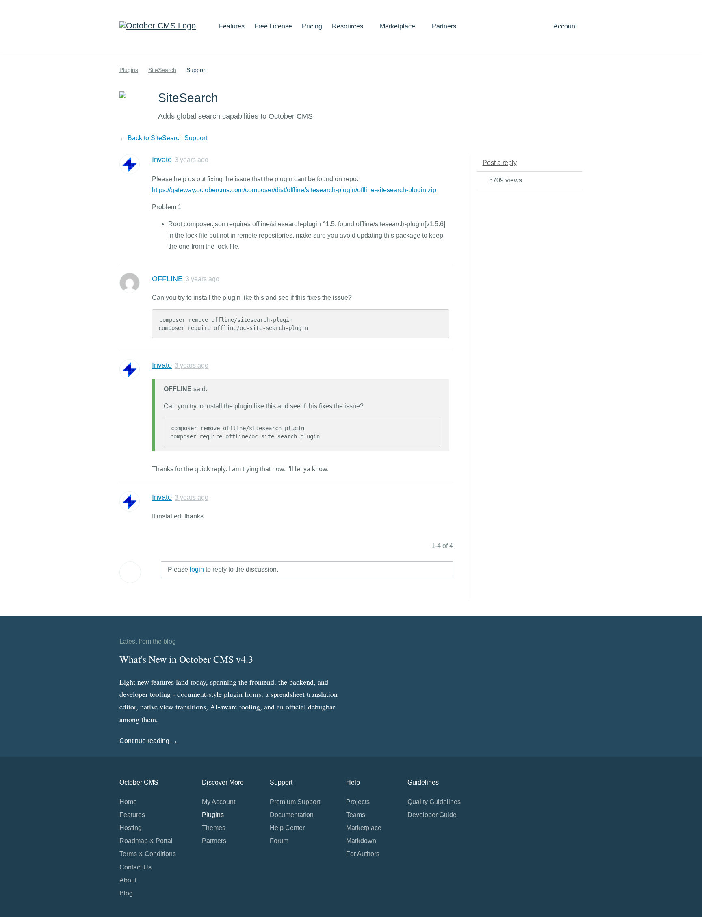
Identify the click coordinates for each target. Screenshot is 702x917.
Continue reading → (148, 740)
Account (565, 26)
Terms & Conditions (147, 853)
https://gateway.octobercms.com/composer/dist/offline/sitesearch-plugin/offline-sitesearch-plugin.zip (294, 189)
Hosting (130, 827)
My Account (218, 801)
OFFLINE (167, 279)
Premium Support (295, 801)
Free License (273, 26)
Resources (348, 26)
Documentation (292, 814)
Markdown (361, 840)
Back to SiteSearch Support (167, 137)
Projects (358, 801)
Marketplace (398, 26)
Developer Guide (432, 814)
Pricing (312, 26)
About (127, 880)
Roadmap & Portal (146, 840)
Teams (355, 814)
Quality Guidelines (434, 801)
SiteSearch (162, 70)
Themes (213, 827)
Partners (444, 26)
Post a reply (500, 162)
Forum (279, 840)
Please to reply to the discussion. (223, 569)
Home (128, 801)
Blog (126, 893)
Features (232, 26)
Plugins (128, 70)
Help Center (287, 827)
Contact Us (135, 867)
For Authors (362, 853)
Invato (162, 160)
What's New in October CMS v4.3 (186, 659)
